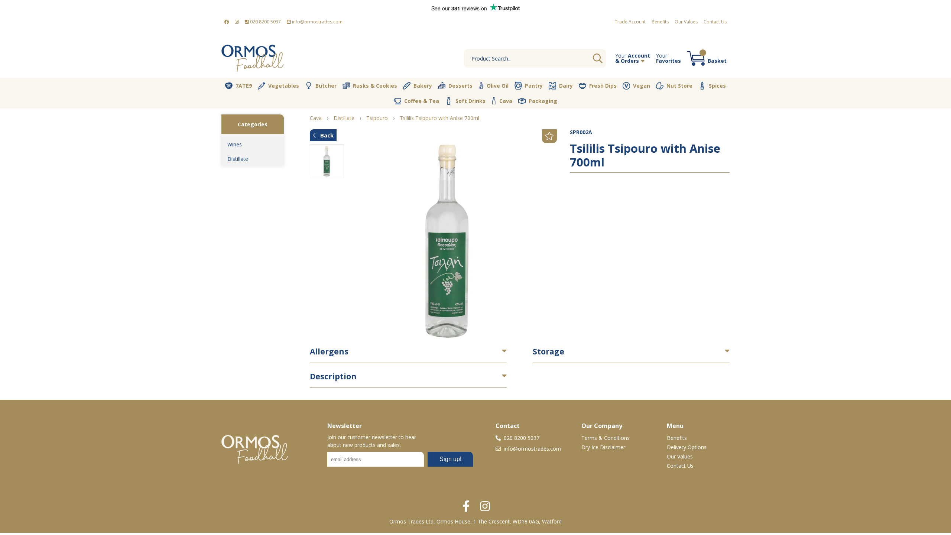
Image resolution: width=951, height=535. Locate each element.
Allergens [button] (329, 351)
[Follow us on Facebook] (226, 22)
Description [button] (333, 376)
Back (326, 135)
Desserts (460, 85)
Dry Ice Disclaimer (603, 447)
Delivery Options (687, 447)
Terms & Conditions (605, 437)
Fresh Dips (603, 85)
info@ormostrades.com (317, 22)
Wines (234, 144)
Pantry (534, 85)
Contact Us (715, 22)
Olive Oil (498, 85)
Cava (505, 100)
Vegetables (283, 85)
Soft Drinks (470, 100)
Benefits (660, 22)
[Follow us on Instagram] (237, 22)
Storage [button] (548, 351)
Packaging (543, 100)
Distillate (237, 158)
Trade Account (630, 22)
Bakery (422, 85)
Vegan (641, 85)
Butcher (326, 85)
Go (597, 58)
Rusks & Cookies (375, 85)
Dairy (566, 85)
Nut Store (679, 85)
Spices (717, 85)
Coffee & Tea (421, 100)
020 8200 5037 (265, 22)
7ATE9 (244, 85)
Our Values (686, 22)
